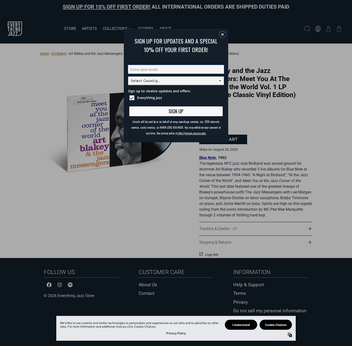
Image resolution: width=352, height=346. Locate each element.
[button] (222, 34)
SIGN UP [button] (176, 111)
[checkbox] (176, 97)
